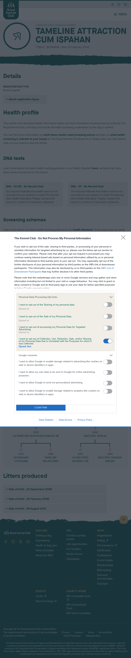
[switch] (107, 304)
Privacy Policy (84, 419)
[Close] (124, 238)
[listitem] (65, 297)
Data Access (65, 419)
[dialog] (65, 329)
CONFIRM (41, 407)
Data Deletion (46, 419)
